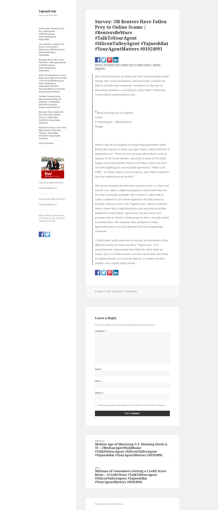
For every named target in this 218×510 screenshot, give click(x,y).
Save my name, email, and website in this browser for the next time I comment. (131, 405)
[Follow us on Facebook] (41, 234)
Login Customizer (46, 143)
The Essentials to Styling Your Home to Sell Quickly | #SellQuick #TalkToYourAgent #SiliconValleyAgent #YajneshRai (52, 49)
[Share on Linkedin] (115, 60)
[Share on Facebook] (97, 60)
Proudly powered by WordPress (109, 504)
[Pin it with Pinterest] (109, 60)
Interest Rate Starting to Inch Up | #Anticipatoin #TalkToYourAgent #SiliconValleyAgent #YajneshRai (51, 34)
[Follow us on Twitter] (47, 234)
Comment (101, 331)
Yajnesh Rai (47, 11)
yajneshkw (119, 291)
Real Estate (132, 291)
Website (99, 393)
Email (99, 381)
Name (98, 369)
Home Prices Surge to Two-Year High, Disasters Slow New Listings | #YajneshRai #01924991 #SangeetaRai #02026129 (52, 133)
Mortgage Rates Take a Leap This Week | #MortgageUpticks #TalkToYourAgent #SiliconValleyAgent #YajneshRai (52, 65)
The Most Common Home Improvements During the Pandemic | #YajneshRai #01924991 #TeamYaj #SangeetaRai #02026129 (50, 102)
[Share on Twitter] (103, 60)
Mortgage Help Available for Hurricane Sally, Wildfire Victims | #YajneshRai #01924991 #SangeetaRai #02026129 (51, 117)
